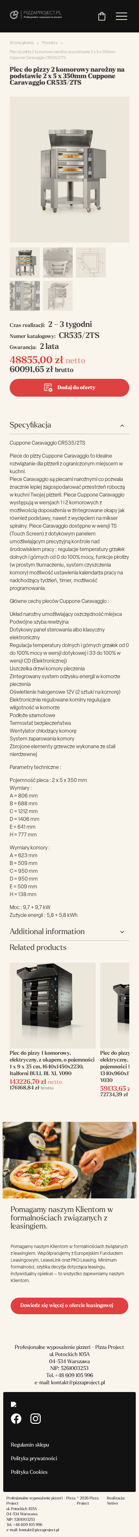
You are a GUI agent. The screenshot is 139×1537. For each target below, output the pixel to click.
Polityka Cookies (29, 1472)
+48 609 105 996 (74, 1375)
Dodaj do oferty (76, 387)
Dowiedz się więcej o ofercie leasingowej (66, 1305)
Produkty (50, 43)
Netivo (112, 1504)
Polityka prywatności (34, 1458)
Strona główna (22, 43)
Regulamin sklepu (30, 1445)
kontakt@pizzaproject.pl (78, 1383)
